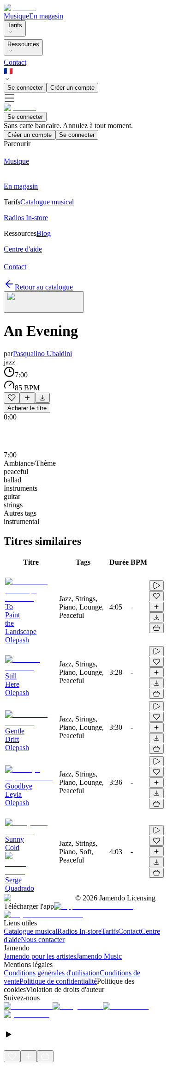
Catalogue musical (30, 931)
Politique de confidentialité (58, 981)
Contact (15, 62)
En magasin (46, 16)
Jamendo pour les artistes (40, 956)
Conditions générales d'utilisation (52, 973)
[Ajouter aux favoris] (11, 397)
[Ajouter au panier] (156, 628)
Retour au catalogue (44, 287)
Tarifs (14, 25)
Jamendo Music (99, 956)
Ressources (23, 44)
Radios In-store (79, 931)
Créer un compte (72, 87)
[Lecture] (156, 585)
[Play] (44, 302)
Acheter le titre (27, 408)
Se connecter (25, 87)
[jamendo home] (20, 8)
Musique (16, 16)
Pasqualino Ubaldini (42, 353)
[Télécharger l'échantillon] (42, 398)
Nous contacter (43, 939)
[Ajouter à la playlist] (27, 397)
